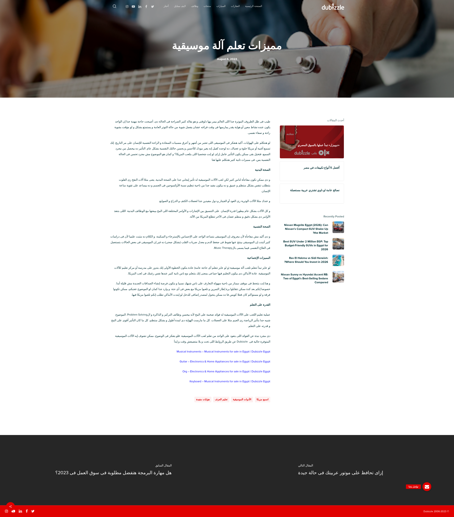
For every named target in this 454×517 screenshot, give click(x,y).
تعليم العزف (221, 399)
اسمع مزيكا (262, 399)
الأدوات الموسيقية (242, 399)
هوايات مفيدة (203, 399)
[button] (426, 486)
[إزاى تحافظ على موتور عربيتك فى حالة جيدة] (340, 470)
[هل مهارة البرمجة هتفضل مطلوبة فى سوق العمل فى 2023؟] (113, 470)
